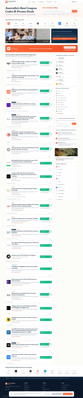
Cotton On (68, 14)
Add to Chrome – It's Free (70, 49)
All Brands (33, 1)
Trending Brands (41, 1)
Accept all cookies (67, 393)
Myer (49, 14)
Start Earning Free (70, 47)
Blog (43, 387)
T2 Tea (63, 14)
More (55, 1)
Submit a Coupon (46, 389)
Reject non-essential (57, 393)
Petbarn (58, 14)
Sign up (64, 38)
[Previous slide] (7, 36)
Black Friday (26, 389)
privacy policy (64, 40)
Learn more (23, 394)
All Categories (49, 1)
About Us (44, 385)
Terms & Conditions (65, 385)
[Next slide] (48, 36)
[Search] (70, 2)
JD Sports (45, 14)
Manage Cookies (47, 393)
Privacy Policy (64, 387)
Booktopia (54, 14)
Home (29, 1)
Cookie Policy (64, 389)
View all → (76, 19)
